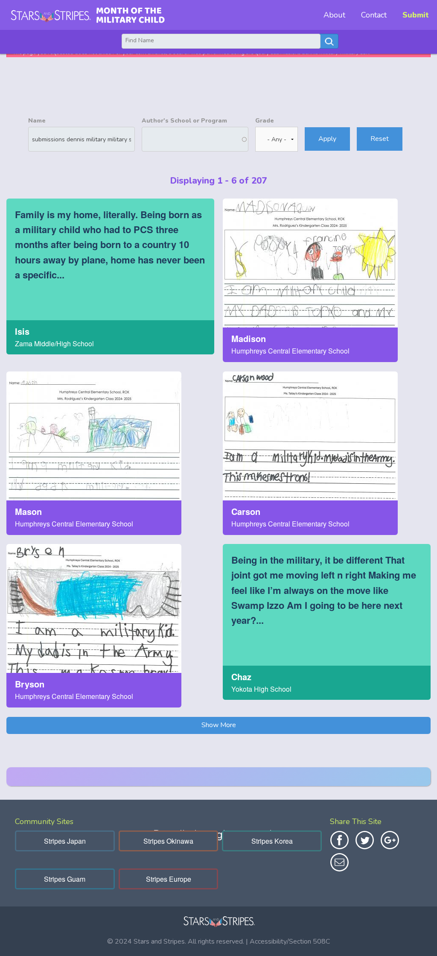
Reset (379, 138)
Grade (264, 121)
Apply (327, 138)
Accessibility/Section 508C (290, 941)
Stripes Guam (64, 879)
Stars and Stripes (159, 941)
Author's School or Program (184, 121)
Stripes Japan (65, 841)
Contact (374, 15)
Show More (218, 725)
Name (37, 121)
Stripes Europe (168, 879)
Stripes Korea (272, 841)
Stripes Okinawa (168, 841)
